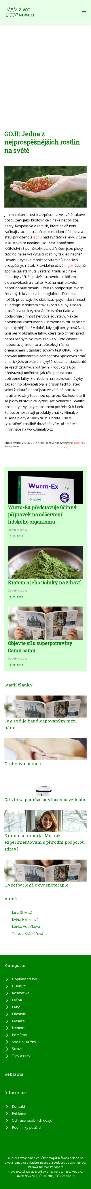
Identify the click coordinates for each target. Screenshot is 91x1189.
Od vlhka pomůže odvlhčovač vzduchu (45, 799)
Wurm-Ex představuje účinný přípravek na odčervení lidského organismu (42, 514)
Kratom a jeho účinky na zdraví (44, 582)
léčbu (37, 237)
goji (70, 265)
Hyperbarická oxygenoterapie (36, 885)
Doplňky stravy (17, 530)
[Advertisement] (45, 71)
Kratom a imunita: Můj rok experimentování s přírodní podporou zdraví (44, 842)
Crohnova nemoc (22, 763)
